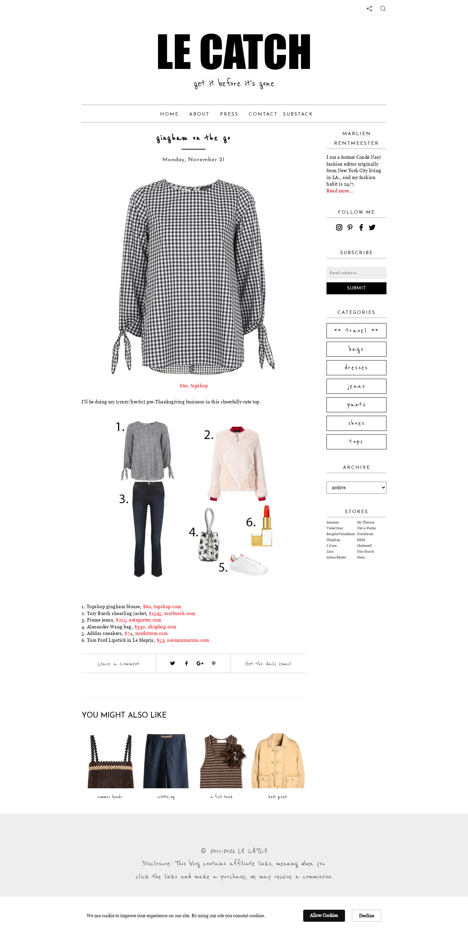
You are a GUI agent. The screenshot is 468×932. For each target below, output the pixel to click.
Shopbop (333, 540)
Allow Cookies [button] (324, 915)
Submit (356, 288)
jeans (356, 386)
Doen (361, 557)
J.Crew (332, 545)
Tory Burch (365, 551)
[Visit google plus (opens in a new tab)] (200, 663)
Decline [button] (366, 915)
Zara (330, 551)
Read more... (340, 190)
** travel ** (356, 331)
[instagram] (340, 228)
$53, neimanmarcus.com (183, 640)
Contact (263, 114)
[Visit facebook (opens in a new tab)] (186, 663)
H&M (361, 540)
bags (356, 349)
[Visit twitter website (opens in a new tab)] (172, 663)
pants (356, 405)
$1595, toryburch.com (172, 613)
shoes (356, 423)
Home (169, 114)
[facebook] (362, 228)
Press (229, 114)
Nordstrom (365, 534)
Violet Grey (335, 528)
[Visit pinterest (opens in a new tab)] (213, 663)
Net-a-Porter (366, 528)
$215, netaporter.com (138, 620)
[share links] (369, 8)
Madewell (364, 545)
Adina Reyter (336, 557)
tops (356, 442)
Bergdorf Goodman (341, 534)
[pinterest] (351, 228)
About (199, 114)
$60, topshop (194, 385)
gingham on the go (194, 138)
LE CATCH (234, 51)
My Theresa (365, 522)
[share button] (383, 8)
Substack (298, 114)
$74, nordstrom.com (146, 633)
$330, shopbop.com (155, 626)
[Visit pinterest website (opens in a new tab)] (97, 192)
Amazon (333, 522)
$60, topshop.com (162, 606)
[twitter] (373, 228)
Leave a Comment (118, 663)
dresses (356, 368)
